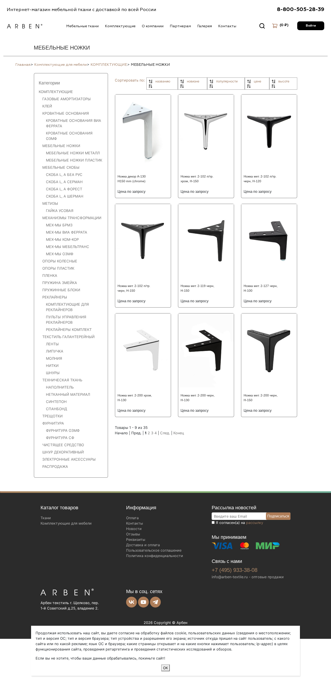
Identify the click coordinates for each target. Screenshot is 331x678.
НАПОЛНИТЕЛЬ (60, 387)
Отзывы (133, 534)
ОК (165, 668)
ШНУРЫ (53, 373)
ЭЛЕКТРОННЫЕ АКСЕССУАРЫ (69, 459)
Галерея (204, 26)
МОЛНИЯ (54, 358)
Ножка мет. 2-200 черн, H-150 (261, 398)
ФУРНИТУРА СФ (60, 437)
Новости (134, 528)
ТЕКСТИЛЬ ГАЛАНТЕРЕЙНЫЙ (68, 336)
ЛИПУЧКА (54, 351)
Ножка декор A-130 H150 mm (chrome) (132, 179)
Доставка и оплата (143, 545)
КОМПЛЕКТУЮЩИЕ (56, 91)
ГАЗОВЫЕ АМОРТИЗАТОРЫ (66, 99)
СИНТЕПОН (56, 401)
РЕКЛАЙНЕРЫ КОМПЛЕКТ (69, 329)
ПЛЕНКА (49, 275)
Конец (178, 433)
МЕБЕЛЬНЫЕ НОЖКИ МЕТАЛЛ (73, 153)
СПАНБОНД (56, 409)
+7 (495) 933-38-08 (234, 570)
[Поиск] (262, 26)
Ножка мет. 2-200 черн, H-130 (198, 398)
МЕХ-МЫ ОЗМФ (59, 254)
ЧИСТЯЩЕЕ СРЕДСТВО (63, 445)
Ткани (46, 518)
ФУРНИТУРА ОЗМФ (63, 430)
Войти (311, 25)
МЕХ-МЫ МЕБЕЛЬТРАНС (67, 246)
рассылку (254, 522)
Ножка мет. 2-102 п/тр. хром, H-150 (197, 179)
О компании (152, 26)
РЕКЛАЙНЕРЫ (54, 297)
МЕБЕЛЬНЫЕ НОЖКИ (61, 145)
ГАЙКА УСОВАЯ (59, 210)
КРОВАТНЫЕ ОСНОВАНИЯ (65, 113)
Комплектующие (120, 26)
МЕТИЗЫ (50, 203)
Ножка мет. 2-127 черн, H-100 (261, 288)
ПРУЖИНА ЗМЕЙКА (59, 282)
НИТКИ (52, 365)
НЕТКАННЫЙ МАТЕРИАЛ (68, 394)
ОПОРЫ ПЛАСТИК (58, 268)
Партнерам (180, 26)
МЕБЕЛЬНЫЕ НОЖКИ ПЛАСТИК (74, 160)
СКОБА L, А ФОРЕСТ (64, 189)
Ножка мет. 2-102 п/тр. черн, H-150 (134, 288)
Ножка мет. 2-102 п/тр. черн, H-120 (260, 179)
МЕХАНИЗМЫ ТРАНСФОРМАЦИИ (71, 218)
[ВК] (131, 602)
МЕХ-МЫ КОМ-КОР (62, 239)
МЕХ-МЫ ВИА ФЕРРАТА (66, 232)
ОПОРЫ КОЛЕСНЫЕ (59, 261)
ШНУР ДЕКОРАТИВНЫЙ (63, 452)
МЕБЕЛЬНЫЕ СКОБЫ (60, 167)
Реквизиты (135, 539)
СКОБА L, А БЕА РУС (64, 174)
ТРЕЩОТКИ (52, 416)
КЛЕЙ (47, 106)
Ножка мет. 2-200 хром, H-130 (135, 398)
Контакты (227, 26)
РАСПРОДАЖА (55, 466)
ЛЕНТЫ (52, 344)
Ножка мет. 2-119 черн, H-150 (197, 288)
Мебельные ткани (82, 26)
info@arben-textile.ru (230, 577)
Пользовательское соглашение (153, 550)
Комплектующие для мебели (66, 523)
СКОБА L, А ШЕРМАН (64, 196)
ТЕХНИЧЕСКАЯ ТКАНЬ (62, 380)
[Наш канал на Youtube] (143, 602)
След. (165, 433)
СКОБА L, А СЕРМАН (64, 182)
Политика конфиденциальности (154, 555)
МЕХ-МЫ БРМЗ (59, 225)
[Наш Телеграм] (155, 602)
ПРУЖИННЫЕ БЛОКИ (61, 290)
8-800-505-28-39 (300, 9)
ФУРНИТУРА (53, 423)
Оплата (132, 518)
